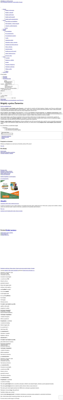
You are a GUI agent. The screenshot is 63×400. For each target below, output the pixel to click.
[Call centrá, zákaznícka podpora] (11, 88)
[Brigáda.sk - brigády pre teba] (6, 1)
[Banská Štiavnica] (9, 84)
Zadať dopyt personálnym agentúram (7, 152)
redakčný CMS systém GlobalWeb (11, 270)
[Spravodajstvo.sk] (4, 233)
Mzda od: (2, 96)
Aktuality (3, 201)
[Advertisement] (14, 4)
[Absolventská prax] (11, 87)
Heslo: (8, 132)
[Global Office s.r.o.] (4, 234)
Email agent (9, 106)
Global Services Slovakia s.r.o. (29, 270)
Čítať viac (2, 208)
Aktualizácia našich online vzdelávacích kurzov (9, 203)
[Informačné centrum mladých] (6, 232)
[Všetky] (9, 80)
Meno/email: (3, 132)
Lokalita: (2, 84)
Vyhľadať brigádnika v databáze (6, 153)
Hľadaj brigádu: (3, 74)
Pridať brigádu (3, 151)
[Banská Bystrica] (9, 82)
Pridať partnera (11, 230)
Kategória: (2, 88)
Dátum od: (2, 90)
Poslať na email (3, 106)
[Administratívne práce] (11, 86)
